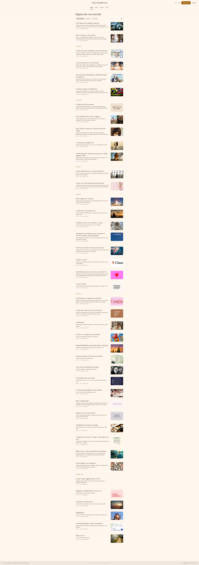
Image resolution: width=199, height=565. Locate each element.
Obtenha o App (105, 563)
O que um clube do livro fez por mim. (89, 356)
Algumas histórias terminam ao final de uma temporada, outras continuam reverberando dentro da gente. (91, 79)
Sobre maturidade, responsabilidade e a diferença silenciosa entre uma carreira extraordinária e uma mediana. (92, 65)
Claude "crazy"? (81, 260)
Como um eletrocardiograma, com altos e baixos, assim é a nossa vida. (92, 213)
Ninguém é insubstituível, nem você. (89, 491)
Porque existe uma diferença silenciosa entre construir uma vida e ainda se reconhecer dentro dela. (92, 158)
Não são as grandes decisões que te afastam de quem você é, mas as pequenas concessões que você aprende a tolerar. (92, 274)
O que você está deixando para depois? (90, 183)
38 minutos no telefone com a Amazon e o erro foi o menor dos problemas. (90, 235)
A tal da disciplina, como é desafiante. (89, 523)
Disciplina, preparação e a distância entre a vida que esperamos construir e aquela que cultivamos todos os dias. (92, 91)
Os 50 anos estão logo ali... (83, 537)
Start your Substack (95, 563)
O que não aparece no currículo (87, 63)
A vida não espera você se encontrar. (89, 310)
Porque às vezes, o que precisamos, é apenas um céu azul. (91, 514)
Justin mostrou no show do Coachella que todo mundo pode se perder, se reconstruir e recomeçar (92, 250)
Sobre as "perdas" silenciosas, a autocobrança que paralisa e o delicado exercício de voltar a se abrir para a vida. (92, 53)
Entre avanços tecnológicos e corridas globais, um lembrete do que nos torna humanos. (92, 201)
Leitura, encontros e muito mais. (84, 358)
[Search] (175, 2)
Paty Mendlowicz (84, 28)
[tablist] (87, 18)
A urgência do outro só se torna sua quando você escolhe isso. (91, 380)
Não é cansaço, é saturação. (86, 35)
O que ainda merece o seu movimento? (90, 171)
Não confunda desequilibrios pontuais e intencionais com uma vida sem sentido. (91, 415)
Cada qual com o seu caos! (85, 378)
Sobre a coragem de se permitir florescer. (87, 336)
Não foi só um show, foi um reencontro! (90, 248)
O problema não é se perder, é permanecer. (91, 272)
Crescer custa (81, 284)
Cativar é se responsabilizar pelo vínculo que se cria (89, 347)
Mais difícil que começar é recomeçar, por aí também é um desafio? (91, 526)
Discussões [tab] (94, 18)
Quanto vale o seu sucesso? (85, 413)
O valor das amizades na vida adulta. (89, 390)
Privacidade (15, 563)
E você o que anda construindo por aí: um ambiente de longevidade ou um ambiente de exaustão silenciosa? (90, 454)
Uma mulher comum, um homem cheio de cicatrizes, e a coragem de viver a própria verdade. (91, 119)
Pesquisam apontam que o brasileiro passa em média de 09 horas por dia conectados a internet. (92, 466)
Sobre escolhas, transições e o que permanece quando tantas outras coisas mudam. (92, 174)
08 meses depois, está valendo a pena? (86, 369)
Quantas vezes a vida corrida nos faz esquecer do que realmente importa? (90, 481)
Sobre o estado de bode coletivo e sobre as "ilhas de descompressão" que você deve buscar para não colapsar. (91, 38)
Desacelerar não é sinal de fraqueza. (85, 493)
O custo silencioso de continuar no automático (88, 225)
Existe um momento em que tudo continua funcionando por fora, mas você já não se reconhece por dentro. (92, 313)
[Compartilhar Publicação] (179, 2)
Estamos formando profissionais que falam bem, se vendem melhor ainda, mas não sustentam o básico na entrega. (92, 301)
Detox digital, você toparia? (86, 463)
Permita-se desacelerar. (84, 502)
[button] (91, 7)
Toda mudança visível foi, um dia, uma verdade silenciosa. (91, 145)
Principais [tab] (87, 18)
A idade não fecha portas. (85, 104)
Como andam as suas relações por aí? (86, 392)
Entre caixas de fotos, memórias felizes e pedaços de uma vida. (91, 427)
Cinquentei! (80, 322)
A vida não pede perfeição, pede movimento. (92, 51)
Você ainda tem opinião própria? (87, 23)
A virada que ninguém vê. (85, 143)
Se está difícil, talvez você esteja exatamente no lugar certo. (92, 286)
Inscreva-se (186, 3)
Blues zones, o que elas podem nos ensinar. (91, 451)
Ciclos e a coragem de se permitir (88, 334)
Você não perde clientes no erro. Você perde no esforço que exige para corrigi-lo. (92, 238)
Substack (185, 563)
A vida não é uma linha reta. (86, 211)
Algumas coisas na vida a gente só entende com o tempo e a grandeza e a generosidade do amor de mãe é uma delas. (92, 403)
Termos (20, 563)
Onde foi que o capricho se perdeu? (88, 298)
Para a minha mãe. (82, 401)
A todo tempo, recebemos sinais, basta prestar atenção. (91, 504)
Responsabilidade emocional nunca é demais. (92, 345)
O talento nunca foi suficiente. (87, 89)
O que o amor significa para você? (88, 479)
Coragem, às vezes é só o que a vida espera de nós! (92, 438)
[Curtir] (77, 124)
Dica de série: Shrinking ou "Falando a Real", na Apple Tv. (91, 76)
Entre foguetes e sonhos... (85, 199)
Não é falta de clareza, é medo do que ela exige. (90, 130)
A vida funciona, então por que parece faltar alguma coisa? (92, 155)
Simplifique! (80, 513)
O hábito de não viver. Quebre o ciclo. (89, 223)
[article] (99, 26)
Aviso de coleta (25, 563)
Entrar (194, 3)
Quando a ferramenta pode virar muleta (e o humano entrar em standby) (92, 262)
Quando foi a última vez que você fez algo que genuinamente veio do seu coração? (92, 442)
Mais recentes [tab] (80, 18)
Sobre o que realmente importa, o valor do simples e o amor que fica (92, 325)
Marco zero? (80, 535)
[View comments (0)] (88, 31)
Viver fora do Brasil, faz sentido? (87, 367)
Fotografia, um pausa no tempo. (87, 425)
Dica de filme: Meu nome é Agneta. (88, 116)
